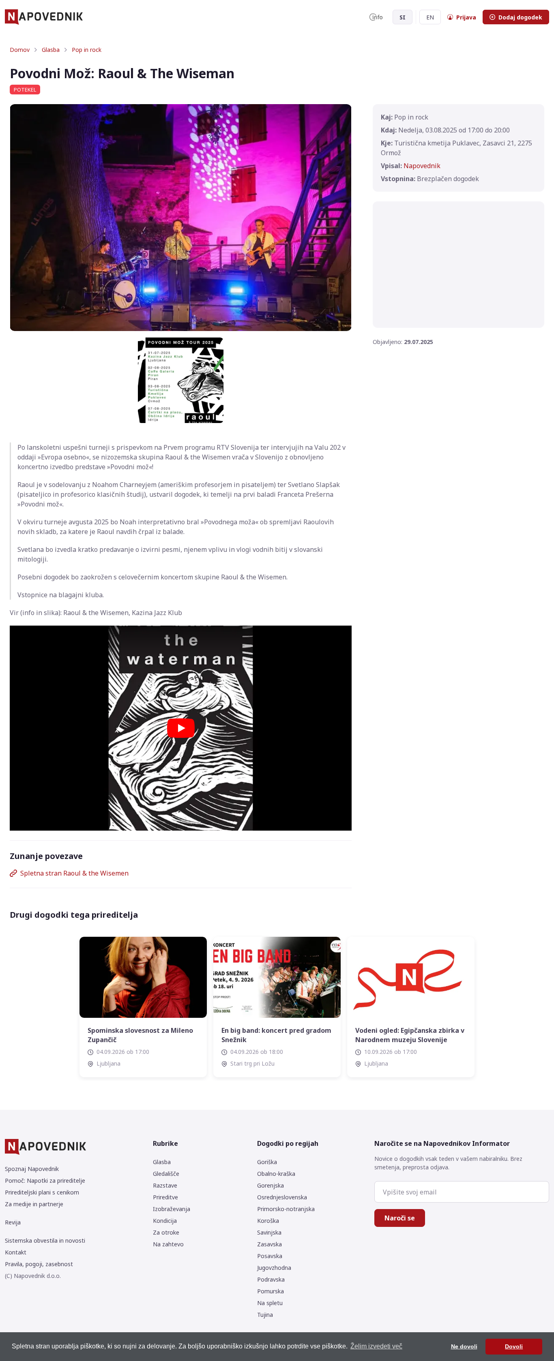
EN (430, 17)
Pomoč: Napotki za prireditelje (45, 1180)
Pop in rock (86, 49)
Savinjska (269, 1232)
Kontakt (15, 1252)
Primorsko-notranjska (286, 1209)
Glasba (51, 49)
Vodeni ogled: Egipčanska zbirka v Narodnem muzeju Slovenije (409, 1035)
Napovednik (422, 165)
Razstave (165, 1185)
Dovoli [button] (514, 1346)
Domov (20, 49)
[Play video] (181, 728)
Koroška (268, 1220)
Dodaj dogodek (520, 17)
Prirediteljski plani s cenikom (42, 1192)
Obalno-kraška (276, 1173)
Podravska (271, 1279)
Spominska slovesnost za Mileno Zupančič (140, 1035)
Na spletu (270, 1303)
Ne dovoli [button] (464, 1346)
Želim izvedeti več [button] (376, 1346)
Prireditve (165, 1197)
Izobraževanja (171, 1209)
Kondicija (165, 1220)
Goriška (267, 1162)
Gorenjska (270, 1185)
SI (402, 17)
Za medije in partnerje (34, 1204)
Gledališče (166, 1173)
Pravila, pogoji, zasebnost (39, 1264)
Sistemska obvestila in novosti (45, 1240)
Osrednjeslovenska (282, 1197)
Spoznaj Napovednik (32, 1169)
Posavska (269, 1256)
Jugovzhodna (274, 1267)
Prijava (466, 17)
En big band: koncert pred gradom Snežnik (276, 1035)
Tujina (265, 1314)
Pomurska (270, 1291)
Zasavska (269, 1244)
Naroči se (399, 1218)
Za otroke (166, 1232)
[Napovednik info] (375, 17)
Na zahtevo (168, 1244)
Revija (13, 1222)
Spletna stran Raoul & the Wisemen (74, 873)
